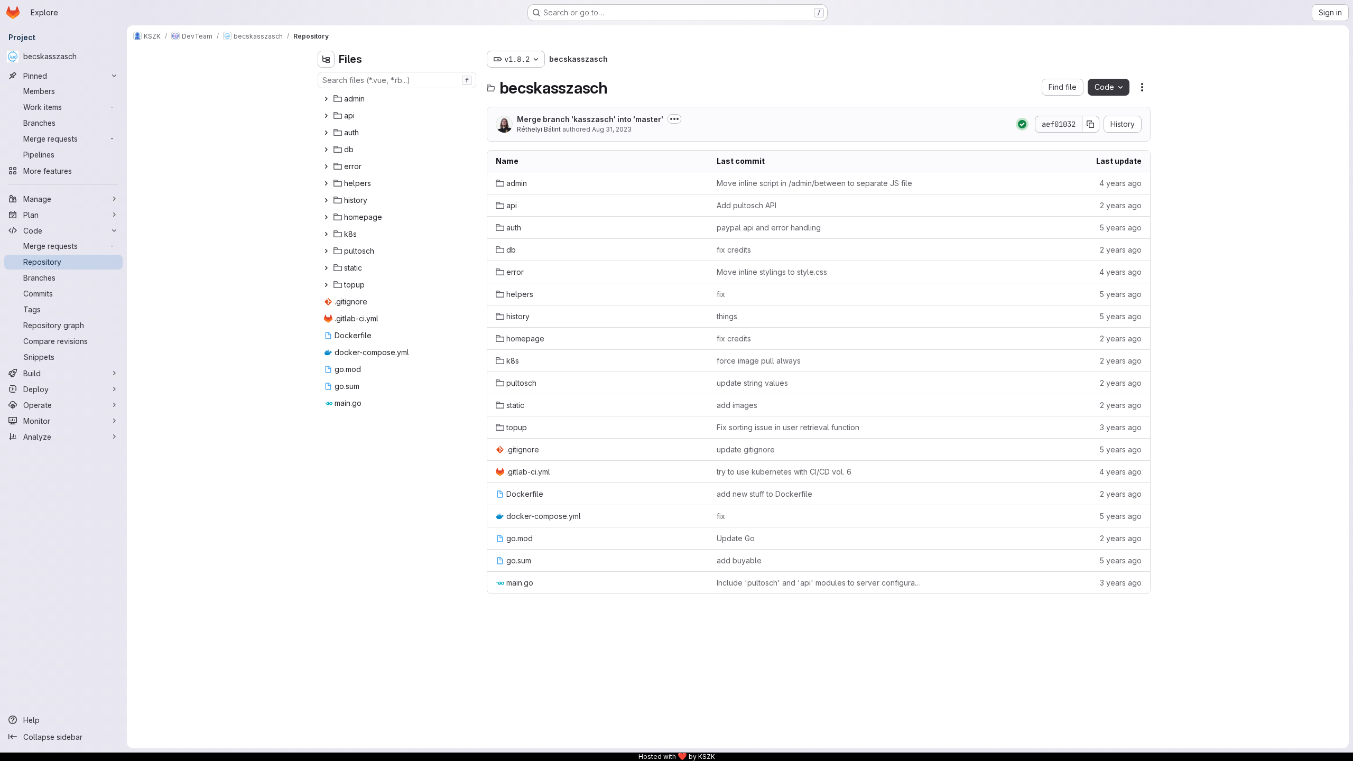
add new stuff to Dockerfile (764, 493)
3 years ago (1121, 427)
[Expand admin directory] (326, 98)
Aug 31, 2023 (612, 129)
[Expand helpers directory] (326, 183)
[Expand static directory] (326, 268)
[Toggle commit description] (674, 119)
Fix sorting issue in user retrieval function (788, 427)
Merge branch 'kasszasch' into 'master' (590, 119)
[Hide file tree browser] (326, 59)
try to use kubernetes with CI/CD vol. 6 (784, 471)
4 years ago (1120, 183)
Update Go (736, 538)
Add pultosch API (746, 205)
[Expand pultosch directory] (326, 251)
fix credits (734, 249)
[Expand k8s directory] (326, 234)
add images (737, 405)
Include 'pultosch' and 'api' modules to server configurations (819, 582)
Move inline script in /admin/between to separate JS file (814, 183)
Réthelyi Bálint (539, 129)
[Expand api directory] (326, 115)
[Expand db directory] (326, 149)
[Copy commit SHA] (1090, 124)
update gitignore (746, 449)
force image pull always (759, 360)
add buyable (739, 560)
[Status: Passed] (1022, 124)
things (727, 316)
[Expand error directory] (326, 166)
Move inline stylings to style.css (772, 271)
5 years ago (1120, 227)
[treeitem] (398, 98)
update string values (752, 382)
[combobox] (397, 80)
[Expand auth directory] (326, 132)
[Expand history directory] (326, 200)
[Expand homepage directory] (326, 217)
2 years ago (1121, 205)
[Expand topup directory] (326, 285)
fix (721, 294)
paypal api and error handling (769, 227)
